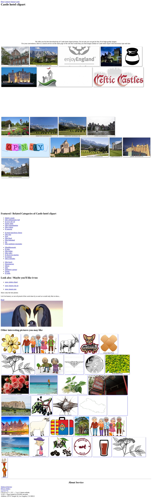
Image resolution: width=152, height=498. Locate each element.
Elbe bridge (9, 251)
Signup (13, 2)
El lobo (7, 249)
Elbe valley (8, 253)
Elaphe (7, 271)
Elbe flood (8, 238)
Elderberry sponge (11, 269)
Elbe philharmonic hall (12, 220)
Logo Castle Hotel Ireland (45, 84)
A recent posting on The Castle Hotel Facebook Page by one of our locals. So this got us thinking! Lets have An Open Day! (24, 153)
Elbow (7, 266)
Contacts (7, 2)
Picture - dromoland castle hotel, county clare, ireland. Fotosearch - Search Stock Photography (14, 173)
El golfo (7, 273)
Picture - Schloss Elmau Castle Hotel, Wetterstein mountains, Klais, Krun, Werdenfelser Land (70, 132)
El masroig (8, 229)
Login (18, 2)
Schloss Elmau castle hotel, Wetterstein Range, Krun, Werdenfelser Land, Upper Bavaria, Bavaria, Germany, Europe (93, 152)
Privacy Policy (5, 489)
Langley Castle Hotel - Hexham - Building (71, 63)
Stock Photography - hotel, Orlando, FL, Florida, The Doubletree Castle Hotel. (135, 153)
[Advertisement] (76, 23)
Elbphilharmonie (10, 247)
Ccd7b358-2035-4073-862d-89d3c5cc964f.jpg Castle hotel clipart (110, 61)
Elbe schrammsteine (11, 225)
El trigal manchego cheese (13, 233)
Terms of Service (6, 487)
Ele (6, 242)
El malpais (8, 257)
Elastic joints (9, 223)
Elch (6, 236)
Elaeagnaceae (9, 264)
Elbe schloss (9, 227)
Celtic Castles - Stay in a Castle (103, 84)
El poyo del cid (10, 222)
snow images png (10, 289)
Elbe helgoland (10, 240)
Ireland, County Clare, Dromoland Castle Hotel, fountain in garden (14, 132)
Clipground (10, 491)
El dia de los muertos (12, 255)
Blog (2, 2)
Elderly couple (9, 218)
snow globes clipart (11, 282)
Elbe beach (8, 262)
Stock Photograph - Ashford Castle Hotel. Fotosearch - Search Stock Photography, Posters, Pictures (100, 132)
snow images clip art (11, 286)
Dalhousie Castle (7, 84)
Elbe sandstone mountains (13, 244)
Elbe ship (8, 234)
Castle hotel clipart (56, 154)
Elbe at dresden (10, 258)
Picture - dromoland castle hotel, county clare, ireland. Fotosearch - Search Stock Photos (115, 150)
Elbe (6, 268)
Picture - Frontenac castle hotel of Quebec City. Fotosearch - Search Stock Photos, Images (14, 61)
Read (2, 300)
